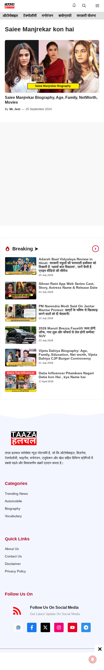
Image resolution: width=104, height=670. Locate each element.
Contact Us (13, 556)
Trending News (16, 494)
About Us (12, 549)
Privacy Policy (15, 571)
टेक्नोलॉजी (30, 15)
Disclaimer (13, 564)
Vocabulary (13, 516)
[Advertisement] (52, 174)
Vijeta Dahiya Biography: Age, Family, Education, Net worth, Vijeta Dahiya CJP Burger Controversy (68, 354)
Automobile (13, 501)
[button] (84, 5)
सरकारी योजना (86, 15)
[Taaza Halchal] (9, 5)
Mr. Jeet (14, 109)
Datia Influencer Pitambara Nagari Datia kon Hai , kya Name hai (66, 375)
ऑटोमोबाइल (10, 15)
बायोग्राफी (65, 15)
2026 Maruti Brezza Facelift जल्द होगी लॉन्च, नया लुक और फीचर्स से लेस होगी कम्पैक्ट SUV (67, 332)
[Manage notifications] (93, 659)
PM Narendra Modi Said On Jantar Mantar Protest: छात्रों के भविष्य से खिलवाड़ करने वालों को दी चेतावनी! (68, 310)
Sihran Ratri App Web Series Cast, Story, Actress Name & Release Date (68, 285)
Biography (12, 508)
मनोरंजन (47, 15)
